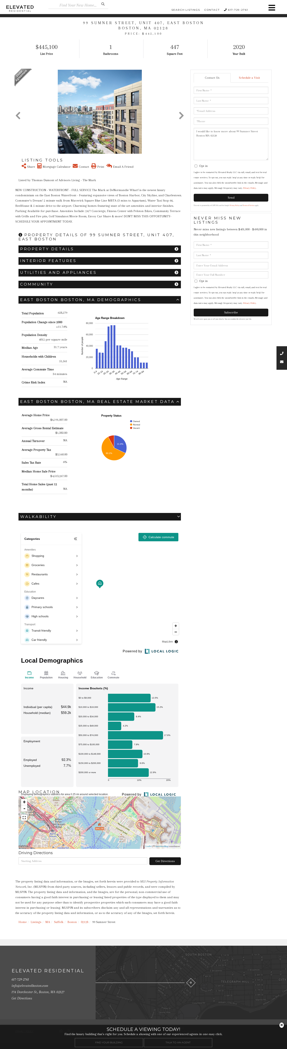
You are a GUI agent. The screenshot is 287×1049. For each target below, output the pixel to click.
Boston (72, 922)
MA (47, 922)
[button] (103, 4)
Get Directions (165, 861)
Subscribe (231, 312)
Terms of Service (248, 205)
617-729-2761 (238, 9)
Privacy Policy (249, 188)
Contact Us (212, 78)
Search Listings (185, 9)
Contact (212, 9)
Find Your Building (109, 1042)
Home (22, 922)
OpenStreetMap (161, 846)
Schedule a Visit (249, 78)
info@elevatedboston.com (30, 985)
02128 (84, 922)
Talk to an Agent (178, 1042)
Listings (36, 922)
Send (231, 197)
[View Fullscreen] (24, 817)
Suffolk (58, 922)
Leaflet (148, 846)
